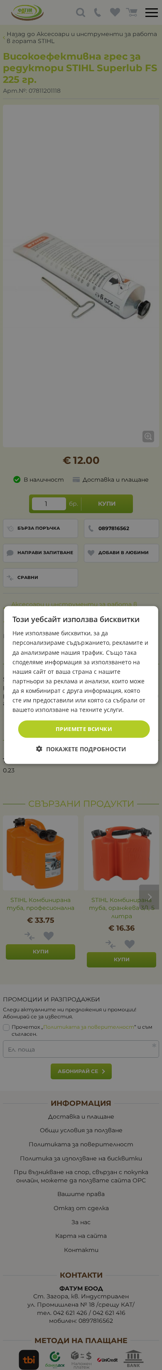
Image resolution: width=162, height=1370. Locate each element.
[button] (81, 748)
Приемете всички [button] (84, 729)
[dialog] (81, 685)
